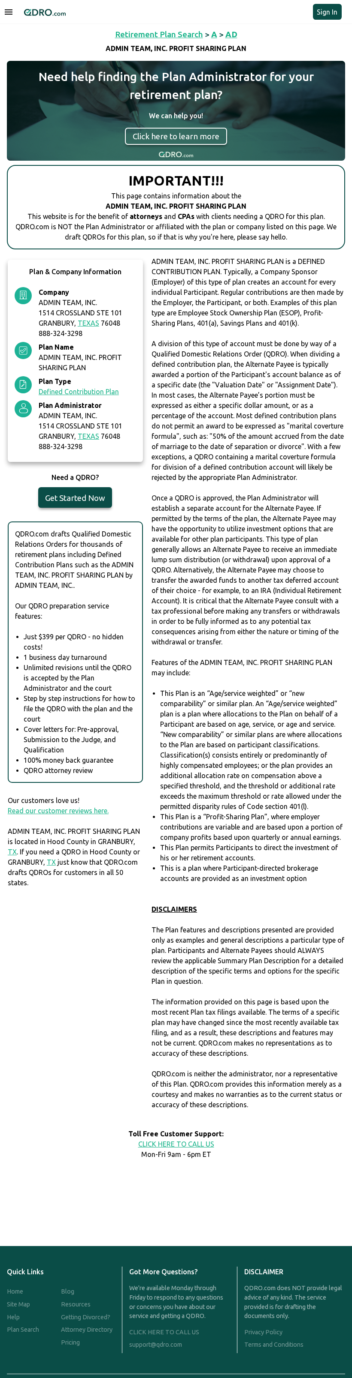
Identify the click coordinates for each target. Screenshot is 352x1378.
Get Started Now (75, 498)
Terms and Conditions (273, 1344)
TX (12, 852)
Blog (67, 1291)
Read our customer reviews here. (58, 811)
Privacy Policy (263, 1332)
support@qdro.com (155, 1344)
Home (15, 1291)
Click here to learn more (176, 136)
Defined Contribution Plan (79, 391)
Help (13, 1317)
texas (88, 323)
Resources (76, 1304)
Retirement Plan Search (159, 34)
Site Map (18, 1304)
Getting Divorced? (85, 1317)
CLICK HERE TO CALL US (176, 1144)
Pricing (70, 1342)
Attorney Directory (86, 1329)
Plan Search (23, 1329)
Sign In (327, 12)
